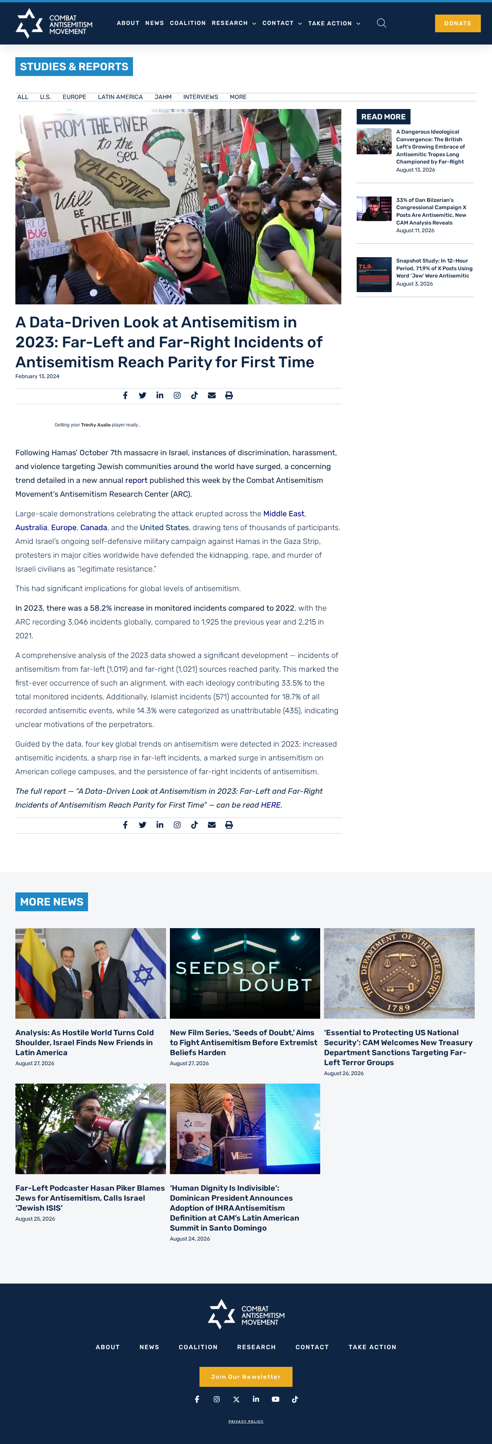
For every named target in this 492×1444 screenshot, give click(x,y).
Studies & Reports (74, 66)
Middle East (283, 513)
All (22, 97)
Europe (74, 97)
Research (230, 23)
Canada (93, 527)
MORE (238, 97)
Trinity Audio (96, 425)
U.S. (45, 97)
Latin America (120, 97)
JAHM (163, 97)
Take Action (330, 23)
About (128, 23)
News (155, 23)
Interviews (200, 97)
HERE (271, 805)
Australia (31, 527)
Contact (278, 23)
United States (164, 527)
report (136, 480)
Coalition (188, 23)
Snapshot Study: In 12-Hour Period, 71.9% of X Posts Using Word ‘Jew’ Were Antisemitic (434, 268)
